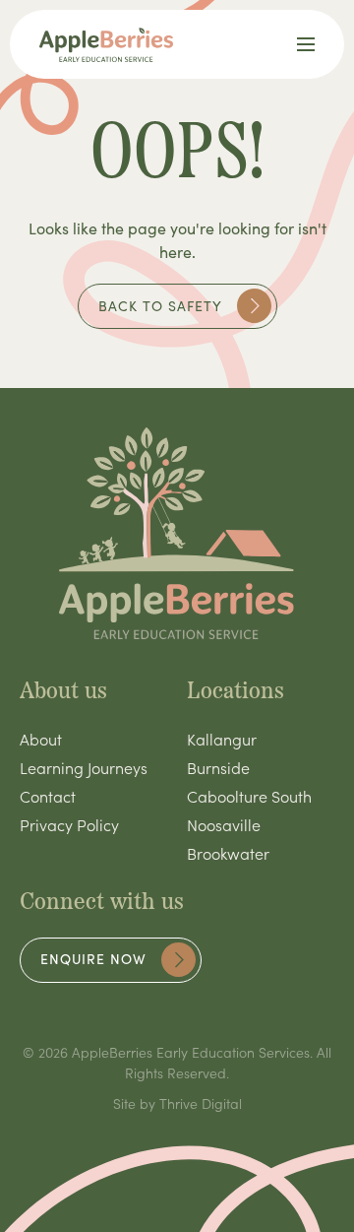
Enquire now (93, 958)
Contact (48, 796)
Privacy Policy (69, 824)
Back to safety (160, 305)
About (41, 738)
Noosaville (224, 824)
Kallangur (222, 738)
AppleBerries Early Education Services (191, 1052)
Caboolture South (249, 796)
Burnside (218, 767)
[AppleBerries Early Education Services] (106, 45)
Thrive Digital (200, 1103)
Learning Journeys (84, 767)
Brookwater (228, 853)
